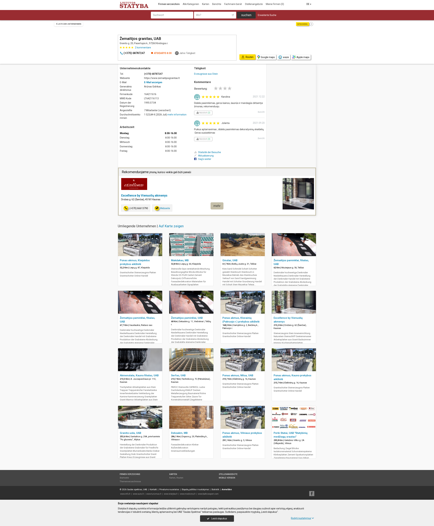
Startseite (124, 478)
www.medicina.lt (187, 494)
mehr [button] (217, 206)
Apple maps (303, 57)
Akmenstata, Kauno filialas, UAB (139, 375)
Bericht (261, 112)
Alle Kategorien (191, 4)
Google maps (268, 57)
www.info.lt (125, 494)
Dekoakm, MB (179, 433)
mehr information (176, 114)
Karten (205, 4)
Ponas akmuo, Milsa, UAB (237, 375)
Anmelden (227, 489)
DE (308, 4)
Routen (179, 478)
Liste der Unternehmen (69, 24)
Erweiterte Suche (267, 15)
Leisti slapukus (219, 518)
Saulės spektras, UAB (137, 489)
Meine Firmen (275, 4)
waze (286, 57)
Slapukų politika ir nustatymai (195, 489)
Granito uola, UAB (130, 433)
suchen (246, 15)
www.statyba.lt (170, 494)
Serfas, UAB (178, 375)
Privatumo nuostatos (169, 489)
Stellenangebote (254, 4)
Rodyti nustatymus (301, 518)
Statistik (215, 489)
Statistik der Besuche (209, 152)
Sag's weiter (204, 159)
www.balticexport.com (208, 494)
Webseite (165, 208)
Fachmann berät (233, 4)
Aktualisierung (206, 155)
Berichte (216, 4)
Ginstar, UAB (230, 260)
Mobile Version (227, 478)
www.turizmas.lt (153, 494)
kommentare (143, 47)
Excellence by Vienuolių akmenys (144, 195)
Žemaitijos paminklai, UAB (187, 317)
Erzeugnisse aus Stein (206, 73)
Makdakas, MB (180, 260)
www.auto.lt (138, 494)
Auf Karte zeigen (171, 226)
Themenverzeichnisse (130, 481)
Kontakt (153, 489)
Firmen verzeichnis (169, 4)
